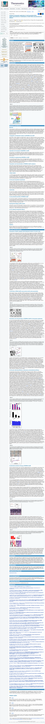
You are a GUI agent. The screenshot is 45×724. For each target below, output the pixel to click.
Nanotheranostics (4, 49)
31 (26, 329)
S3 (36, 360)
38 (39, 472)
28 (22, 278)
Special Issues (3, 31)
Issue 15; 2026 (3, 12)
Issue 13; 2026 (3, 15)
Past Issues (2, 24)
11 (26, 385)
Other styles (16, 35)
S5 (22, 391)
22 (11, 86)
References (4, 47)
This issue (28, 11)
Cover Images (3, 26)
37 (38, 472)
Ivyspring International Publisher (25, 721)
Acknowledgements (4, 46)
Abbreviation (4, 43)
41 (28, 484)
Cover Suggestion (3, 27)
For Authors (18, 8)
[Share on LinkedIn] (43, 14)
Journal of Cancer (4, 56)
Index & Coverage (4, 29)
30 (16, 279)
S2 (15, 338)
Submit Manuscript (24, 8)
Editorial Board (12, 8)
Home (2, 8)
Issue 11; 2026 (3, 19)
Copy (11, 35)
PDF (39, 11)
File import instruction (25, 37)
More (14, 27)
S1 (29, 323)
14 (36, 78)
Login (30, 8)
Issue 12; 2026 (3, 17)
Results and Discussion (4, 42)
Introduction (4, 38)
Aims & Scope (6, 8)
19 (17, 83)
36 (9, 470)
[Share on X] (40, 14)
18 (37, 81)
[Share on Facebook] (38, 14)
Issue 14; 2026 (3, 13)
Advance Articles (3, 22)
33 (39, 378)
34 (40, 378)
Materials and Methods (4, 40)
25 (23, 88)
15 (16, 83)
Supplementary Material (4, 45)
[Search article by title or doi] (7, 33)
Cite (32, 11)
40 (17, 483)
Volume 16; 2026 (3, 20)
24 (22, 88)
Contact (33, 8)
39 (18, 481)
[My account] (43, 8)
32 (12, 377)
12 (31, 76)
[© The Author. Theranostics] (34, 47)
